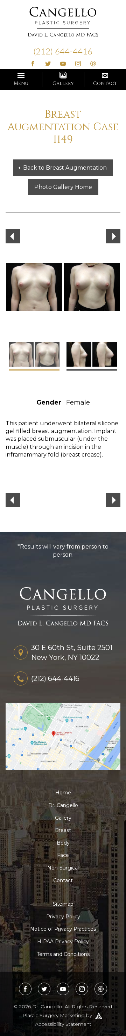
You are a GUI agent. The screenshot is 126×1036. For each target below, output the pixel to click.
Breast (63, 830)
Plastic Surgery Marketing (53, 1015)
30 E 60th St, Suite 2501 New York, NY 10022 (71, 652)
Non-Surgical (63, 868)
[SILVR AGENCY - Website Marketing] (98, 1015)
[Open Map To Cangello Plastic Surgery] (63, 736)
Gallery (63, 83)
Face (63, 855)
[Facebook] (33, 64)
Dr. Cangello (63, 805)
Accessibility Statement (63, 1024)
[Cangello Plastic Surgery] (63, 21)
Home (63, 792)
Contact (105, 83)
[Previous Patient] (13, 236)
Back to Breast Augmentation (65, 167)
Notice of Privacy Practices (63, 929)
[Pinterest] (93, 64)
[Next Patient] (113, 236)
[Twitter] (48, 64)
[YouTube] (63, 64)
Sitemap (63, 904)
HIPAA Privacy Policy (63, 941)
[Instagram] (78, 64)
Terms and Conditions (63, 954)
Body (63, 843)
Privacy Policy (63, 916)
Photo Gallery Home (63, 187)
